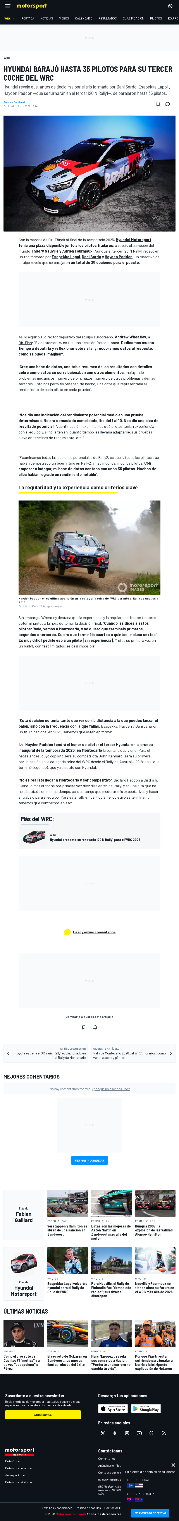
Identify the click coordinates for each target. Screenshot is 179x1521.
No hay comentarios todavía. (89, 1089)
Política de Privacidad (119, 1508)
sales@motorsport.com (114, 1479)
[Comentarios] (169, 104)
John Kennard (111, 755)
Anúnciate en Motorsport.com (118, 1465)
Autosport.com (15, 1475)
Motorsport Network (71, 1514)
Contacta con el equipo (113, 1472)
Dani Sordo (91, 256)
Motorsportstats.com (19, 1482)
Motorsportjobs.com (19, 1468)
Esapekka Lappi (66, 256)
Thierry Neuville (45, 251)
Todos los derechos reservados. (110, 1514)
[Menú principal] (7, 6)
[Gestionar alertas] (95, 1027)
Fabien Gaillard (14, 102)
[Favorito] (158, 104)
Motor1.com (13, 1461)
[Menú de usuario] (170, 6)
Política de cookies (88, 1508)
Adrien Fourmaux (77, 251)
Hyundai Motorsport (133, 239)
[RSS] (163, 1433)
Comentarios (106, 1458)
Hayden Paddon (119, 256)
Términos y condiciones (57, 1508)
